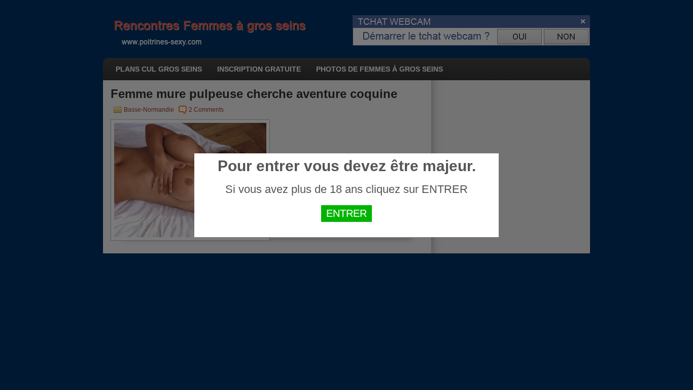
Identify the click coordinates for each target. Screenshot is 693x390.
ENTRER (346, 213)
